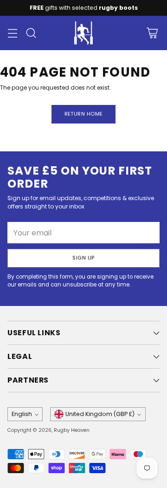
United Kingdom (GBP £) (100, 414)
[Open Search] (30, 33)
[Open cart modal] (151, 33)
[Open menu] (12, 33)
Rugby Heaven (72, 430)
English (22, 414)
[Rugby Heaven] (83, 33)
